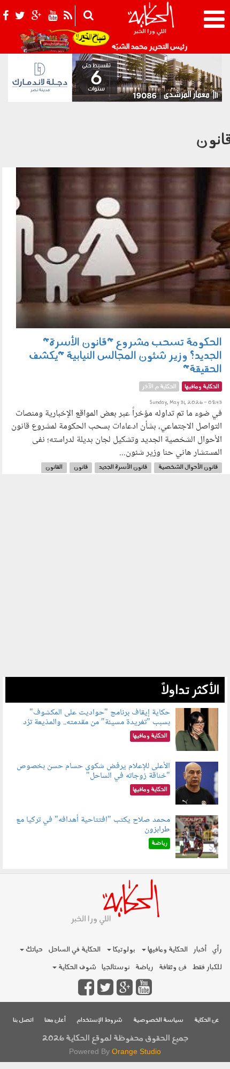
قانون (81, 467)
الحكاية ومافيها (167, 950)
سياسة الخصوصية (158, 1020)
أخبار (199, 950)
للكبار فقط (207, 967)
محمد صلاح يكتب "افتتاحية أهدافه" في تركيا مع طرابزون (93, 825)
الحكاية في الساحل (74, 950)
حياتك (33, 950)
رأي (217, 950)
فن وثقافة (173, 967)
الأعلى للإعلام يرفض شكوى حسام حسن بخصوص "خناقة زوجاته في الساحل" (93, 771)
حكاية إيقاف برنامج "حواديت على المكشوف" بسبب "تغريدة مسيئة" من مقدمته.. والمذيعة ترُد (96, 717)
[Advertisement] (115, 581)
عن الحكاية (206, 1020)
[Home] (150, 27)
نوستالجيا (116, 967)
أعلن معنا (55, 1020)
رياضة (144, 967)
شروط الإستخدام (99, 1020)
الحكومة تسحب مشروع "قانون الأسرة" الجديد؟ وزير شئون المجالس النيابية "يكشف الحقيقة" (125, 356)
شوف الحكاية (76, 967)
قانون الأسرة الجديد (123, 467)
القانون (54, 467)
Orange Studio (136, 1051)
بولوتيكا (123, 950)
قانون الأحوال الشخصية (188, 467)
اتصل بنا (23, 1020)
